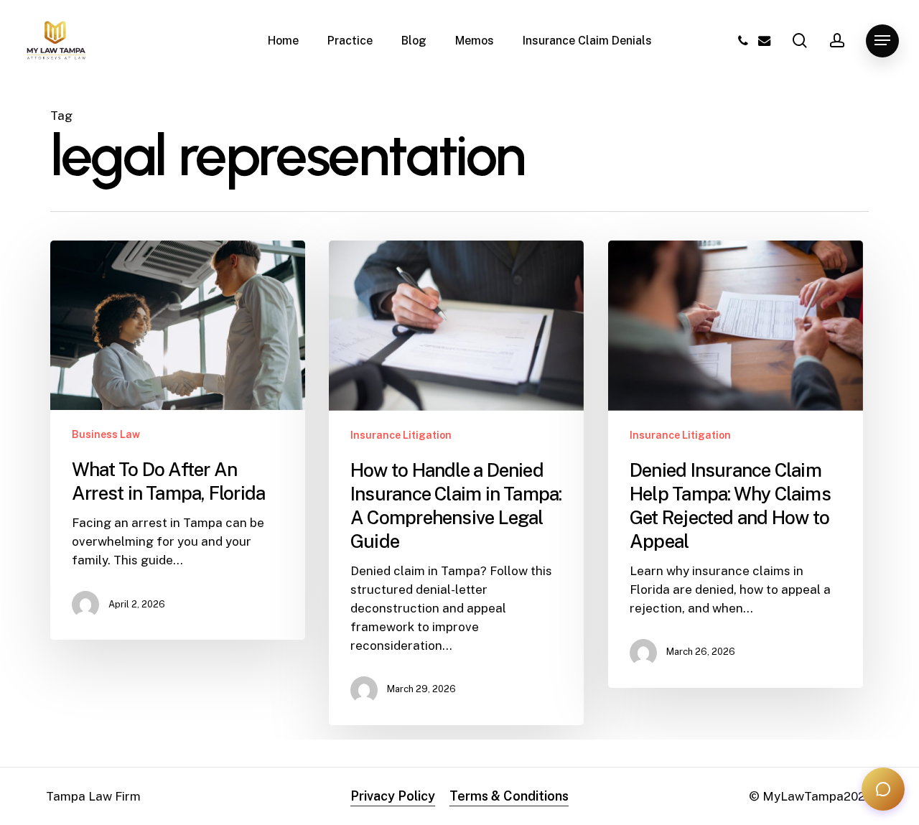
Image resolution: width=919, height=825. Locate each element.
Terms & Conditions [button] (509, 795)
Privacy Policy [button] (392, 795)
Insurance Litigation (401, 435)
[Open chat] (883, 789)
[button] (882, 40)
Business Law (106, 434)
